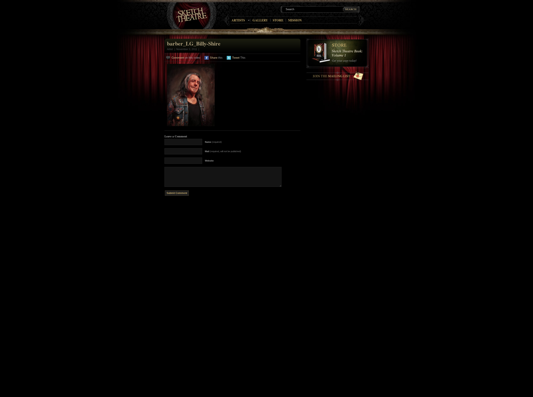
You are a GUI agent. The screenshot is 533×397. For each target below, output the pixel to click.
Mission (295, 20)
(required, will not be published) (223, 151)
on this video (186, 57)
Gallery (260, 20)
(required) (213, 142)
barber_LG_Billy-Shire (193, 43)
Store (278, 20)
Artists (238, 20)
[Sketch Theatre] (191, 15)
